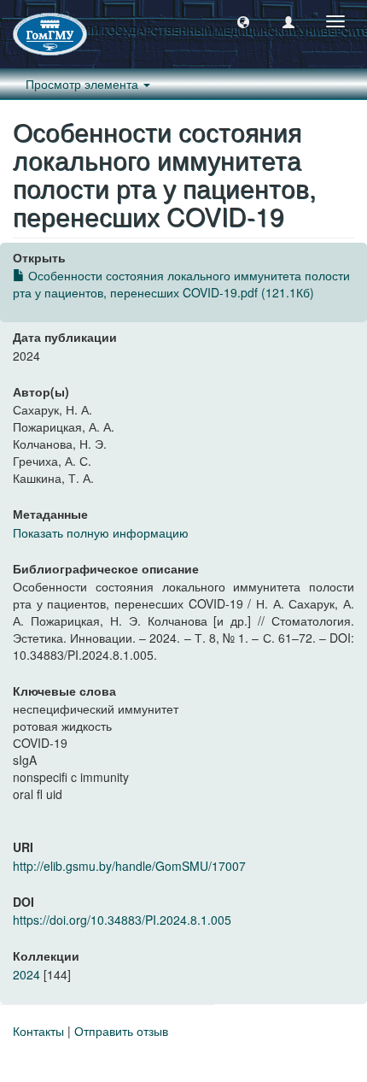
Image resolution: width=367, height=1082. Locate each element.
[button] (243, 21)
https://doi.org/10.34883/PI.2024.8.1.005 (122, 919)
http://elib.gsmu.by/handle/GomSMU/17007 (129, 865)
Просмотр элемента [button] (84, 83)
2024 (26, 974)
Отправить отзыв (121, 1030)
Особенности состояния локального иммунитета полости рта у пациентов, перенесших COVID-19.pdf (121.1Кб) (181, 284)
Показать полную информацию (101, 532)
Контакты (38, 1030)
